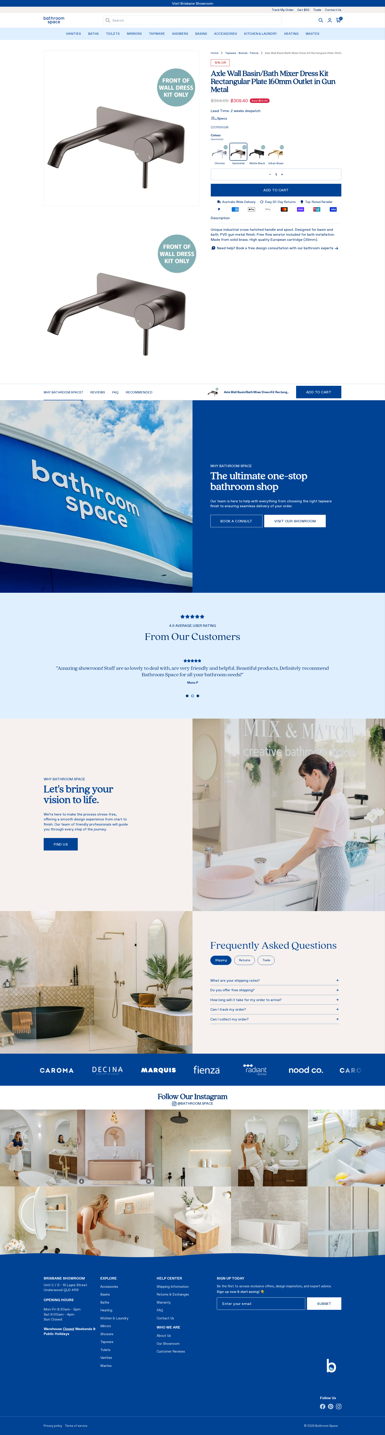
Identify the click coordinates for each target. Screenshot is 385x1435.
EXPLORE (108, 1278)
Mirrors (134, 33)
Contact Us (333, 10)
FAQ (160, 1310)
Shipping (221, 960)
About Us (164, 1335)
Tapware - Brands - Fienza (241, 53)
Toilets (113, 33)
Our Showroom (168, 1343)
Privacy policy (53, 1426)
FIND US (61, 844)
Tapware (157, 33)
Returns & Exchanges (173, 1294)
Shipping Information (173, 1286)
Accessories (225, 33)
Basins (201, 33)
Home (215, 53)
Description (220, 217)
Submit (324, 1303)
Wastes (312, 33)
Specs (222, 118)
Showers (180, 33)
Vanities (73, 33)
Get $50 (303, 10)
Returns (244, 960)
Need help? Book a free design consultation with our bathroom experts (275, 247)
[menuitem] (73, 34)
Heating (291, 33)
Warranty (164, 1302)
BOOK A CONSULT (236, 521)
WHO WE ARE (168, 1327)
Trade (317, 10)
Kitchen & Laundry (260, 33)
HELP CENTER (169, 1278)
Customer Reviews (171, 1351)
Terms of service (76, 1426)
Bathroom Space (326, 1426)
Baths (93, 33)
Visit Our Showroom (295, 521)
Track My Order (283, 10)
